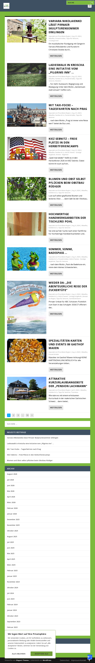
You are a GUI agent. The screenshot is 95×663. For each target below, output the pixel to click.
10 (27, 415)
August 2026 (12, 474)
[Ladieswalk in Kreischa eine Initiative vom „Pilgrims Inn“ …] (26, 74)
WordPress (47, 660)
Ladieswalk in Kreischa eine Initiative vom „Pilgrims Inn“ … (66, 68)
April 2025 (11, 559)
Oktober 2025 (12, 531)
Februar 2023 (12, 627)
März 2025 (11, 565)
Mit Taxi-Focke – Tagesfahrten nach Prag (68, 107)
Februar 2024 (12, 604)
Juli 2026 (10, 480)
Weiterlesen (56, 56)
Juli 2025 (10, 542)
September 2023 (13, 621)
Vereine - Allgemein (62, 155)
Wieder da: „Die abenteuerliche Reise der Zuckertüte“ (68, 286)
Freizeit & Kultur (60, 38)
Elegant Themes (22, 660)
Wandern (58, 81)
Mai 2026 (10, 491)
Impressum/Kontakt (78, 660)
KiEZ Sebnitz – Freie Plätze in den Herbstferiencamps (63, 142)
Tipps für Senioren (72, 38)
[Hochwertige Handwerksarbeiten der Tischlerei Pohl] (26, 224)
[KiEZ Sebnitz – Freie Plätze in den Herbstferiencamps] (26, 148)
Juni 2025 (10, 548)
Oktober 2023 (12, 616)
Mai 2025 (10, 553)
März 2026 (11, 502)
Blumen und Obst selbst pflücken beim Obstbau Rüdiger (67, 182)
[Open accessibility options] (90, 657)
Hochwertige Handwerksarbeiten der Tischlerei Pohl (67, 217)
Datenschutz (64, 660)
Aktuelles (52, 38)
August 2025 (12, 536)
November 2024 (13, 582)
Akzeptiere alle (41, 654)
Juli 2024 (10, 593)
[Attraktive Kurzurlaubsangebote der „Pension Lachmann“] (26, 388)
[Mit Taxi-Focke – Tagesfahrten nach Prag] (26, 115)
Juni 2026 (10, 485)
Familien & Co (59, 79)
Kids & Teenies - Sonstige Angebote (70, 296)
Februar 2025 (12, 570)
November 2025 (13, 525)
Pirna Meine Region (64, 36)
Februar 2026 (12, 508)
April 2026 (11, 497)
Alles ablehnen (18, 654)
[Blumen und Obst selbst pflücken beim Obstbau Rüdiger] (26, 188)
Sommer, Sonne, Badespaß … (61, 251)
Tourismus (74, 392)
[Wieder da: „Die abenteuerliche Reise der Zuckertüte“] (26, 307)
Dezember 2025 (13, 519)
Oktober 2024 (12, 587)
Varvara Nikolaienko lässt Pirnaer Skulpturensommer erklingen (65, 26)
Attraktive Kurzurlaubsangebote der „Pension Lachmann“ (68, 382)
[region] (30, 644)
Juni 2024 (10, 599)
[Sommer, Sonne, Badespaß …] (26, 259)
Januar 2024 (12, 610)
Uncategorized (53, 41)
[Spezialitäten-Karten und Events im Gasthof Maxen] (26, 350)
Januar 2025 (12, 576)
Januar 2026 (12, 514)
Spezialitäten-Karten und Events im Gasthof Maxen (66, 344)
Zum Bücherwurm (75, 299)
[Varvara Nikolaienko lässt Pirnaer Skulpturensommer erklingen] (26, 31)
